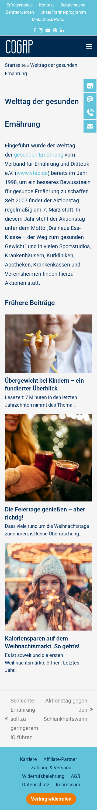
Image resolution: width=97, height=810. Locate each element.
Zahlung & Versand (51, 768)
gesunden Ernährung (38, 154)
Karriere (28, 759)
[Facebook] (34, 30)
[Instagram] (41, 30)
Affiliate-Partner (60, 759)
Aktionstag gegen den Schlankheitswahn (65, 709)
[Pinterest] (55, 30)
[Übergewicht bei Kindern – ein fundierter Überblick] (48, 343)
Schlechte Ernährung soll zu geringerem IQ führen (21, 718)
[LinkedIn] (62, 30)
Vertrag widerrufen (51, 799)
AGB (75, 776)
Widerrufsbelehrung (43, 776)
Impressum (68, 785)
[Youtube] (48, 30)
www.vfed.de (32, 173)
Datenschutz (35, 785)
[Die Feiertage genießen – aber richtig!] (48, 457)
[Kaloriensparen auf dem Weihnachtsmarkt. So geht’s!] (48, 586)
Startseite (15, 65)
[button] (89, 46)
